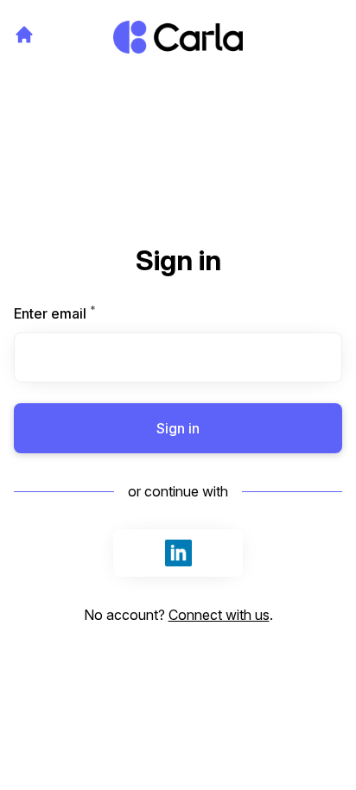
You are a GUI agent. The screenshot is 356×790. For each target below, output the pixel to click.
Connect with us (219, 614)
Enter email (84, 313)
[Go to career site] (24, 34)
